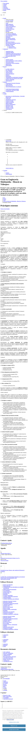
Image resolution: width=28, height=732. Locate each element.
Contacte (5, 110)
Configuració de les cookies (14, 722)
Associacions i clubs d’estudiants (12, 63)
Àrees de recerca (9, 72)
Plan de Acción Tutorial (8, 607)
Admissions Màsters (10, 52)
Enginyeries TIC (9, 36)
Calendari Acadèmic (7, 619)
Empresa (5, 82)
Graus (7, 23)
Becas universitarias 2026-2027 (9, 656)
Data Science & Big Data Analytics (13, 43)
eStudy (4, 637)
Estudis (4, 18)
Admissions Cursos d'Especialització (13, 53)
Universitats (5, 8)
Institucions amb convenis (8, 626)
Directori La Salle (9, 106)
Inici (4, 197)
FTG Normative (6, 590)
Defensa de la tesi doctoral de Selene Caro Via (10, 558)
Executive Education (10, 28)
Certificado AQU (6, 655)
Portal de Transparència (10, 104)
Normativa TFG (6, 605)
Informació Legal (9, 105)
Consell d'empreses (10, 91)
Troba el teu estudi (9, 19)
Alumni (4, 5)
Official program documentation (9, 589)
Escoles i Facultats (9, 100)
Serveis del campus (10, 62)
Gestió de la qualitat (10, 102)
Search (4, 12)
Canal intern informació (8, 698)
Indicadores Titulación (7, 602)
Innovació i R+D (9, 85)
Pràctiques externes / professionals (10, 624)
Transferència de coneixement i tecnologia (14, 77)
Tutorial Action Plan (7, 591)
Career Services (9, 84)
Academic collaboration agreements (10, 596)
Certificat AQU (6, 660)
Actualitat (5, 170)
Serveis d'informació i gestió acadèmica (14, 60)
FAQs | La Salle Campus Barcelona (13, 54)
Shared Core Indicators (8, 584)
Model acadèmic (9, 103)
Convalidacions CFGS (7, 661)
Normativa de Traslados (8, 612)
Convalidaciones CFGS (8, 657)
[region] (14, 720)
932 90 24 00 (8, 140)
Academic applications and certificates (11, 598)
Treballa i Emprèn (9, 59)
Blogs (4, 92)
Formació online (9, 27)
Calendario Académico (8, 604)
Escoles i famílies (6, 9)
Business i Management (10, 39)
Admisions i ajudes (12, 47)
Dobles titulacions (9, 24)
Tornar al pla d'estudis (5, 208)
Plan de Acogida (6, 608)
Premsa (4, 10)
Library (4, 636)
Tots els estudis (11, 46)
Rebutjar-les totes (14, 725)
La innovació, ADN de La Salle (12, 90)
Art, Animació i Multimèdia (11, 34)
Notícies (7, 172)
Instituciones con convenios (8, 611)
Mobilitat (5, 625)
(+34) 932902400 (6, 678)
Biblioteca (5, 640)
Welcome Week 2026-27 (6, 553)
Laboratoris (5, 644)
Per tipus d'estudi (9, 21)
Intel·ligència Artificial (10, 38)
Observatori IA (9, 80)
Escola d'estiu (8, 30)
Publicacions (8, 76)
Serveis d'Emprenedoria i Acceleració (13, 86)
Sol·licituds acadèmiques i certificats (10, 629)
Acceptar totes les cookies (14, 729)
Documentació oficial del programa (10, 618)
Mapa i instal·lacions (7, 696)
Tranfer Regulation (7, 597)
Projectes (7, 74)
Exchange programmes (8, 595)
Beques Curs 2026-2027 (8, 659)
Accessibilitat (6, 697)
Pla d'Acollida (6, 623)
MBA (7, 40)
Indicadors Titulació (7, 617)
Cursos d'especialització (10, 26)
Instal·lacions (8, 64)
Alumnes (5, 4)
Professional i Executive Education (13, 83)
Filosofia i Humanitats (10, 44)
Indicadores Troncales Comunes (9, 601)
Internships (5, 594)
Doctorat (7, 31)
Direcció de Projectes (10, 41)
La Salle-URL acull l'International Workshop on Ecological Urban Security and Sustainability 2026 (13, 577)
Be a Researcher (9, 70)
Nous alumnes (6, 3)
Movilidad (5, 610)
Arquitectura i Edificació (11, 33)
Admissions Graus (9, 51)
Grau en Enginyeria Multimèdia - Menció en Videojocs (14, 201)
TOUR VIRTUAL (10, 168)
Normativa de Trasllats (7, 628)
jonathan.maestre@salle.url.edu (7, 669)
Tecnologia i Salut (9, 45)
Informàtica (8, 37)
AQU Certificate (6, 652)
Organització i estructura (11, 99)
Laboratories (5, 634)
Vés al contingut (4, 1)
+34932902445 (4, 668)
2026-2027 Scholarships (8, 653)
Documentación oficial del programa (10, 603)
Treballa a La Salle (9, 108)
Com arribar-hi (9, 109)
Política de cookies (10, 719)
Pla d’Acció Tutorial (7, 622)
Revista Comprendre (10, 79)
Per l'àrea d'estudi (9, 32)
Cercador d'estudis (9, 20)
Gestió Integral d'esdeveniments (12, 89)
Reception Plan (6, 593)
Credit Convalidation (7, 654)
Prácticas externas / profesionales (10, 609)
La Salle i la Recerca (10, 69)
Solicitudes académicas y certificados (10, 614)
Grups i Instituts (9, 71)
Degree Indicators (6, 585)
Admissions (5, 49)
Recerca (4, 66)
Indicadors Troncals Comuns (9, 616)
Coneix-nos (8, 98)
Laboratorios (5, 639)
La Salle (5, 93)
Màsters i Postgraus (10, 25)
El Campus (5, 57)
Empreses (5, 6)
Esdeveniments (9, 65)
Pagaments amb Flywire (11, 56)
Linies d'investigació (10, 73)
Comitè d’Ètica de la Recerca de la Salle (14, 78)
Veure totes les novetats (5, 579)
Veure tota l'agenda (4, 560)
